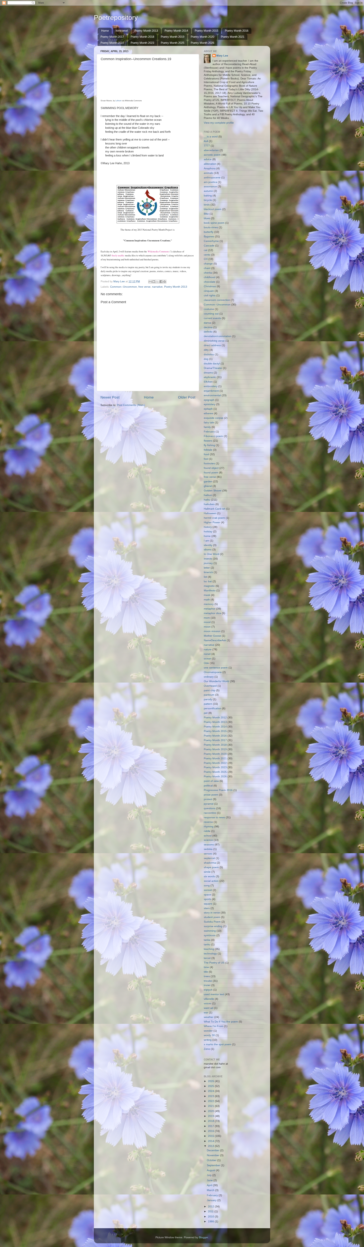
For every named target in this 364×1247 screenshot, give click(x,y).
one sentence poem (216, 667)
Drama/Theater (213, 368)
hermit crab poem (214, 517)
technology (210, 953)
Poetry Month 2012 (215, 717)
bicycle (208, 200)
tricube (208, 980)
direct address (212, 345)
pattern (208, 703)
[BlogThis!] (154, 281)
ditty (206, 349)
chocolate (209, 281)
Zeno (207, 1049)
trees (207, 976)
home (207, 536)
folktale (208, 449)
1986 (211, 1221)
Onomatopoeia (213, 672)
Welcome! (121, 30)
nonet (207, 654)
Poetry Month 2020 (202, 36)
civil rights (210, 295)
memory (209, 604)
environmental (212, 395)
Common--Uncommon (123, 286)
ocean (207, 658)
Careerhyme (211, 241)
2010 (211, 1216)
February (209, 431)
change (208, 263)
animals (208, 173)
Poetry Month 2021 (232, 36)
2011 (211, 1211)
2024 (211, 1091)
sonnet (208, 890)
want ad (208, 1008)
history (208, 527)
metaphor (209, 608)
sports (207, 899)
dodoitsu (209, 354)
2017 (211, 1126)
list (205, 576)
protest (208, 799)
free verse (144, 286)
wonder (208, 1030)
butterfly (208, 232)
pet (206, 713)
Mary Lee (222, 55)
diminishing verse (214, 340)
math (207, 599)
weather (208, 1017)
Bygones (209, 236)
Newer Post (109, 397)
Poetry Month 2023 (142, 42)
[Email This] (150, 281)
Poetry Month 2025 (172, 42)
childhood (209, 277)
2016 (211, 1131)
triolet (207, 985)
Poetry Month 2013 (146, 30)
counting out (211, 313)
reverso (208, 822)
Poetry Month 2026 (202, 42)
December (213, 1150)
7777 (207, 145)
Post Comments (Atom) (131, 405)
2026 (211, 1081)
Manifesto (210, 590)
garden (208, 481)
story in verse (212, 912)
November (213, 1155)
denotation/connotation (217, 336)
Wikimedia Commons (158, 251)
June (210, 1180)
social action (211, 881)
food (206, 454)
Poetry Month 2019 (172, 36)
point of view (211, 781)
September (214, 1165)
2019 (211, 1116)
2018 (211, 1121)
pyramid (208, 803)
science (208, 840)
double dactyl (212, 363)
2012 (211, 1206)
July (209, 1175)
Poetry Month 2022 (112, 42)
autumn (208, 191)
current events (212, 318)
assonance (210, 186)
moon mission (212, 631)
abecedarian (211, 150)
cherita (208, 272)
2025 (211, 1086)
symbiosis (210, 935)
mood (207, 622)
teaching (209, 949)
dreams (208, 372)
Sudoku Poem (212, 921)
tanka (207, 940)
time (206, 967)
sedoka (208, 849)
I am (206, 540)
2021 (211, 1106)
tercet (207, 958)
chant (207, 268)
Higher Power (212, 522)
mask (207, 595)
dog (206, 359)
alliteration (210, 163)
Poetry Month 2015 (206, 30)
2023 (211, 1096)
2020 (211, 1111)
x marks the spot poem (217, 1044)
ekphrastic (210, 377)
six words (209, 876)
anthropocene (212, 177)
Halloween (210, 513)
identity (208, 545)
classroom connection (217, 300)
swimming (210, 930)
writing (208, 1039)
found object (211, 468)
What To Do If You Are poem (221, 1021)
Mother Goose (212, 635)
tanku (207, 944)
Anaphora (210, 168)
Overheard (210, 685)
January (212, 1200)
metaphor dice (212, 613)
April (210, 1185)
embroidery (210, 386)
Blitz (206, 213)
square (208, 903)
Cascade (209, 245)
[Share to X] (157, 281)
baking (208, 195)
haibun (208, 495)
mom (207, 617)
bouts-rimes (211, 227)
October (212, 1160)
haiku (207, 499)
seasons (209, 844)
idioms (208, 549)
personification (212, 708)
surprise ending (213, 926)
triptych (208, 989)
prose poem (211, 794)
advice (208, 159)
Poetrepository (116, 17)
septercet (209, 858)
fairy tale (209, 422)
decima (208, 327)
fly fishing (209, 445)
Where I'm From (213, 1026)
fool (206, 459)
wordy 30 (209, 1035)
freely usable (118, 255)
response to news (214, 817)
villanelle (209, 998)
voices (207, 1003)
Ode (206, 663)
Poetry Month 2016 (236, 30)
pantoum (209, 694)
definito (208, 331)
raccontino (210, 812)
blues (207, 218)
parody (208, 699)
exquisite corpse (213, 418)
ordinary (209, 676)
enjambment (211, 390)
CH (206, 259)
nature (208, 649)
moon (207, 626)
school (208, 835)
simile (207, 871)
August (211, 1170)
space (207, 894)
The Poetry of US (214, 962)
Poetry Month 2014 (176, 30)
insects (208, 558)
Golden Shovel (212, 490)
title (206, 971)
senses (208, 853)
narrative (157, 286)
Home (105, 30)
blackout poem (212, 209)
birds (207, 204)
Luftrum (118, 101)
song (207, 885)
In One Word (211, 554)
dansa (207, 322)
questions (209, 808)
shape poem (211, 867)
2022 (211, 1101)
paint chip (209, 690)
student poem (212, 917)
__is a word (211, 136)
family (207, 427)
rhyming (208, 826)
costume (209, 309)
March (211, 1190)
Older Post (186, 397)
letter (207, 567)
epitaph (208, 408)
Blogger (203, 1237)
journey (208, 563)
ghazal (208, 486)
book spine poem (214, 222)
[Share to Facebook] (161, 281)
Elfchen (208, 381)
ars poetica (210, 182)
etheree (208, 413)
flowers (208, 440)
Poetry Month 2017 (112, 36)
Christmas (210, 286)
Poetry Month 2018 (142, 36)
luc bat (208, 581)
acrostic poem (212, 154)
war (206, 1012)
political (208, 785)
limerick (208, 572)
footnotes (209, 463)
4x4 (206, 141)
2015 (211, 1136)
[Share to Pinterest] (164, 281)
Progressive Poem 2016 (218, 790)
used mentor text (214, 994)
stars (207, 908)
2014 (211, 1141)
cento (207, 254)
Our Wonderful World (216, 681)
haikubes (209, 504)
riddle (207, 831)
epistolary (209, 404)
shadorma (210, 862)
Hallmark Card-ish (214, 508)
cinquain (209, 291)
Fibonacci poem (213, 436)
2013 (211, 1146)
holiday (208, 531)
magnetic (209, 586)
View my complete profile (219, 122)
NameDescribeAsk (215, 640)
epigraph (209, 400)
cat (205, 250)
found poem (211, 472)
